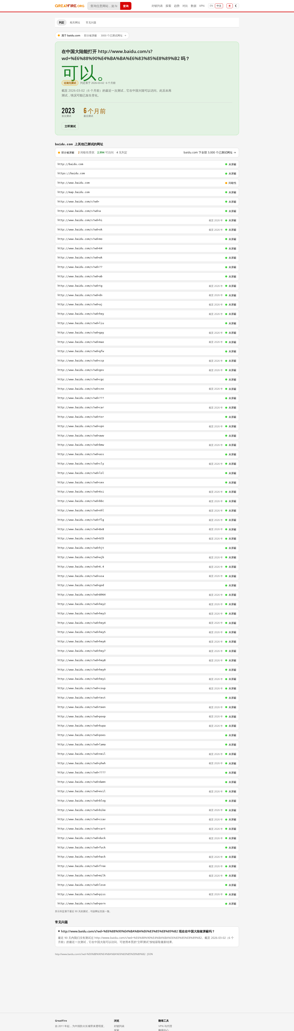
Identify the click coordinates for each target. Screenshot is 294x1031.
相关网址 (75, 22)
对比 (185, 6)
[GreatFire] (69, 5)
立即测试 (70, 126)
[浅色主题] (230, 5)
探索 (168, 6)
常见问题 (91, 22)
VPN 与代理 (165, 1026)
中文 (219, 5)
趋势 (177, 6)
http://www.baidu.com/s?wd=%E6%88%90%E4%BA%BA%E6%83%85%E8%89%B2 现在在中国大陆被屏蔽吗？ (138, 931)
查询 (126, 5)
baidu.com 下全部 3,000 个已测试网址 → (210, 152)
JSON (150, 954)
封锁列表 (157, 6)
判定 (61, 22)
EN (211, 5)
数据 (193, 6)
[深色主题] (236, 5)
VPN (202, 6)
